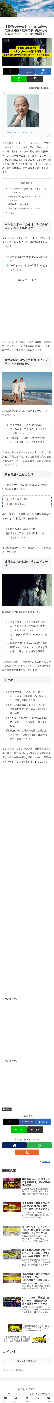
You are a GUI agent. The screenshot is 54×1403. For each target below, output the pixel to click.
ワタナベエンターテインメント (24, 132)
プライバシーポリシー (40, 1394)
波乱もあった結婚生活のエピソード (24, 208)
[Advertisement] (27, 309)
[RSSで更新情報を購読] (27, 1152)
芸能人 (8, 1109)
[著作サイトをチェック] (14, 1145)
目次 (23, 183)
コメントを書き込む (27, 1361)
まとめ (11, 212)
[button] (35, 79)
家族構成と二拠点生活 (18, 204)
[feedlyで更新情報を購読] (39, 1145)
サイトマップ (14, 1394)
